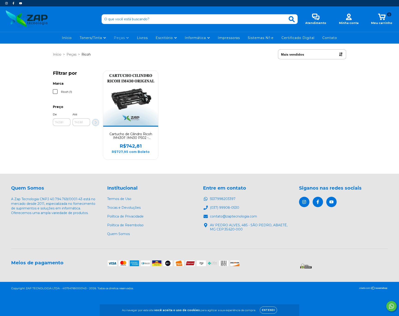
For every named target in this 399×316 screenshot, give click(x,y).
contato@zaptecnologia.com (233, 216)
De (55, 114)
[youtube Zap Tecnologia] (21, 3)
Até (75, 114)
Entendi (268, 310)
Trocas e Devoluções (124, 208)
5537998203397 (223, 199)
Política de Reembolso (125, 225)
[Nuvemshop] (373, 288)
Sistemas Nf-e (261, 38)
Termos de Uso (119, 199)
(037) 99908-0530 (224, 208)
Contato (329, 38)
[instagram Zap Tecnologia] (6, 3)
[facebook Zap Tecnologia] (13, 3)
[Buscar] (291, 19)
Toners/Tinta (91, 38)
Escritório (165, 38)
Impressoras (229, 38)
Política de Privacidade (125, 216)
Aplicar (95, 122)
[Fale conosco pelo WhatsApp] (391, 306)
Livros (142, 38)
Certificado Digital (297, 38)
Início (67, 38)
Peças (120, 38)
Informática (196, 38)
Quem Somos (118, 234)
